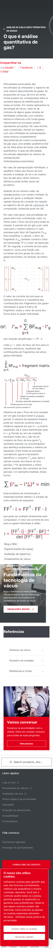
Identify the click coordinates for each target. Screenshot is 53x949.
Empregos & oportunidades (17, 847)
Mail (5, 71)
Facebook (26, 67)
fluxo (23, 94)
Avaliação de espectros (17, 553)
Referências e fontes (20, 671)
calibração (39, 205)
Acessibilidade (10, 815)
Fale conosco (26, 743)
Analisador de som (12, 793)
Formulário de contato (26, 864)
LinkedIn (8, 67)
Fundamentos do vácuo (17, 558)
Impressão (8, 804)
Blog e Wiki (10, 544)
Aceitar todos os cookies (24, 929)
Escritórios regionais (13, 842)
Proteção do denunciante (16, 810)
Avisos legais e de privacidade (19, 799)
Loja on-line (8, 782)
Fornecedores (10, 821)
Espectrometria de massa (18, 549)
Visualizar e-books (18, 609)
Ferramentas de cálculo (15, 788)
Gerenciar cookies (24, 937)
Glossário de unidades (21, 660)
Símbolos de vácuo (19, 650)
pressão (40, 415)
